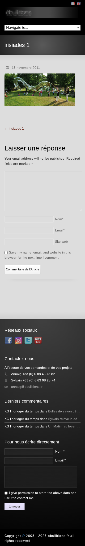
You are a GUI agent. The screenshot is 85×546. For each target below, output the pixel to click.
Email (59, 230)
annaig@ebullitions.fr (26, 386)
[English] (79, 3)
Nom (59, 219)
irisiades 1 (14, 128)
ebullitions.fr (58, 536)
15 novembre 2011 (26, 67)
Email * (60, 460)
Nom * (59, 451)
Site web (61, 241)
